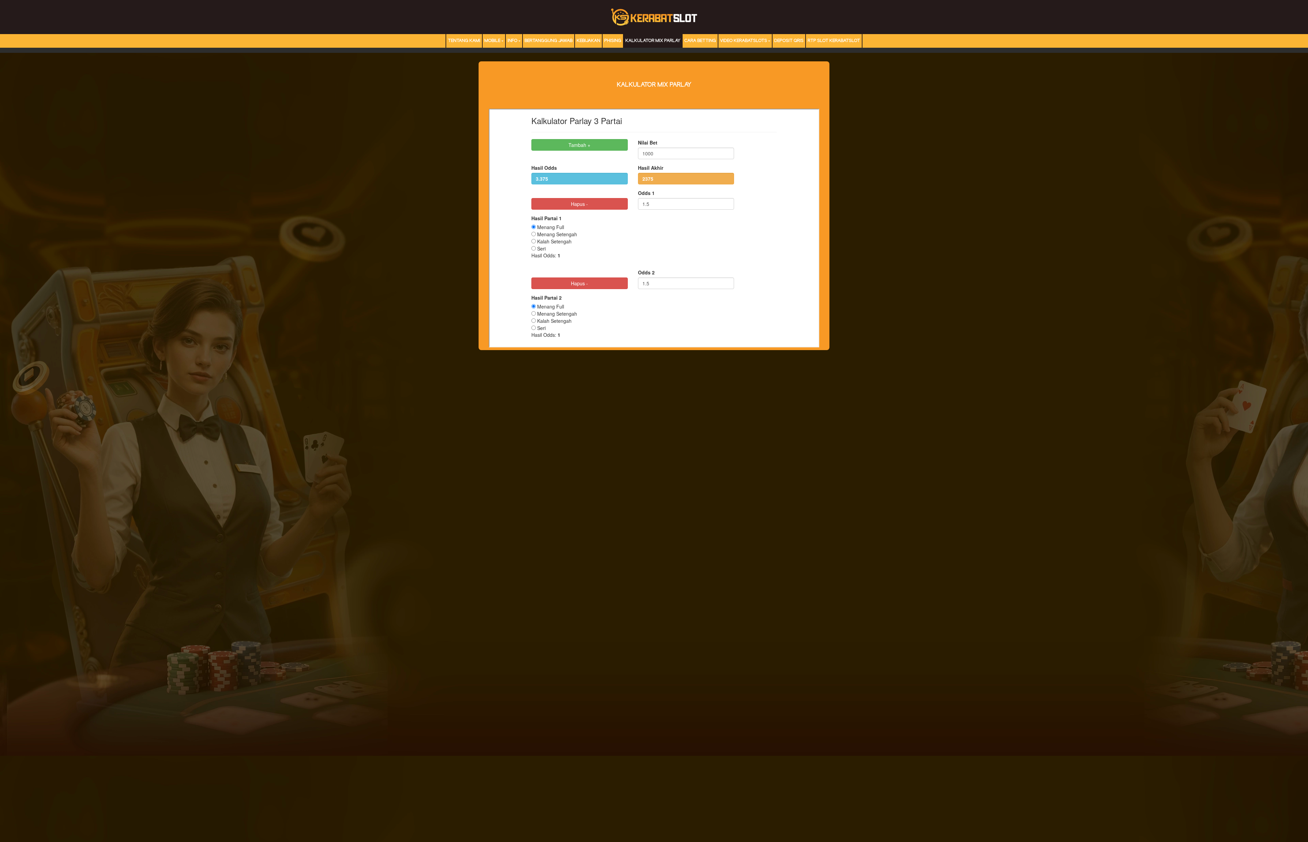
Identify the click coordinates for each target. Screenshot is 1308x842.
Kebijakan (588, 40)
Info (512, 40)
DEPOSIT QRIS (789, 40)
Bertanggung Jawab (549, 40)
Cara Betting (700, 40)
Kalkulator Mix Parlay (652, 40)
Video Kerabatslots (743, 40)
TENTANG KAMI (464, 40)
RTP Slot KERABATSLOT (834, 40)
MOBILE (492, 40)
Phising (612, 40)
